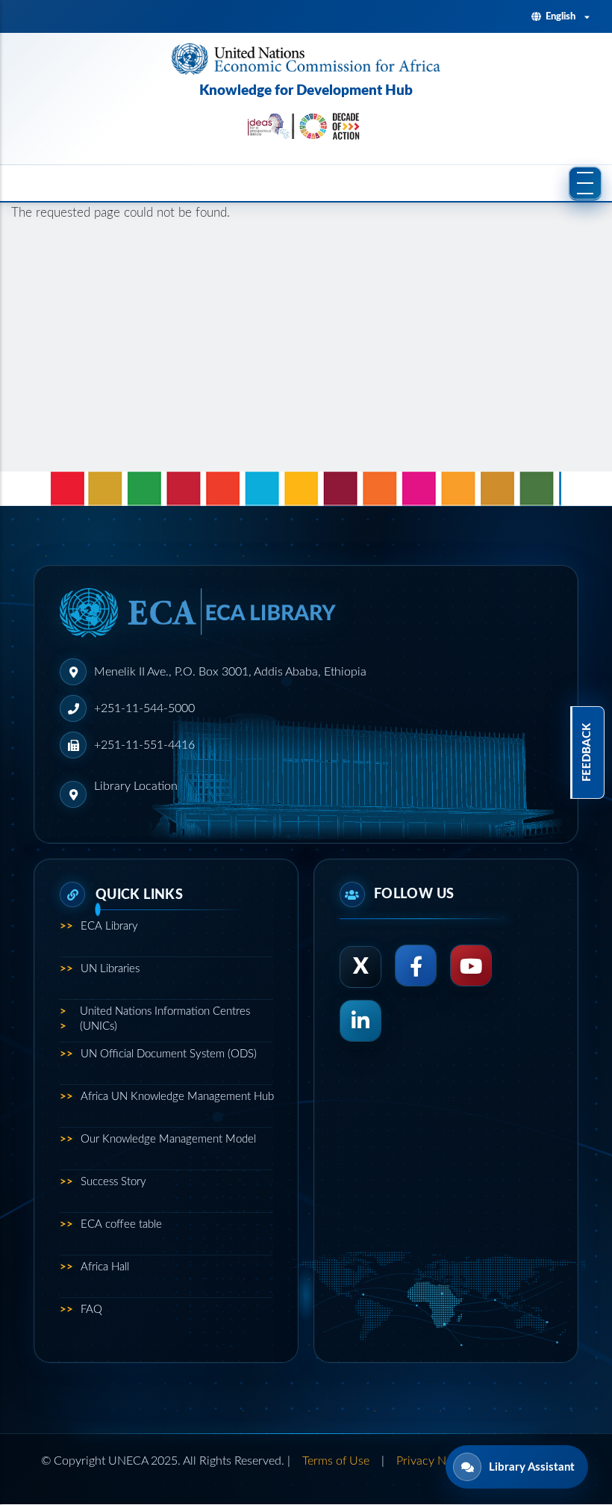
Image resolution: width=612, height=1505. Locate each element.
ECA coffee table (111, 1224)
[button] (585, 183)
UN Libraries (100, 968)
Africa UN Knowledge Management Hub (166, 1096)
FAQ (81, 1309)
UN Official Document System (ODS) (158, 1054)
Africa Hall (94, 1267)
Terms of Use (335, 1461)
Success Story (103, 1181)
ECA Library (99, 926)
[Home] (306, 59)
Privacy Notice (434, 1461)
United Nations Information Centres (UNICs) (155, 1019)
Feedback (587, 752)
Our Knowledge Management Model (158, 1139)
